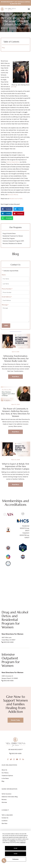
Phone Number (7, 289)
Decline (15, 853)
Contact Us (5, 818)
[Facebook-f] (8, 759)
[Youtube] (17, 759)
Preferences (15, 859)
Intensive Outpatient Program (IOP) (13, 241)
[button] (28, 9)
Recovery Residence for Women (12, 243)
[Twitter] (11, 759)
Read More (15, 376)
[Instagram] (14, 759)
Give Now (4, 823)
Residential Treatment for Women (13, 236)
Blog (3, 47)
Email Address (7, 297)
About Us (4, 770)
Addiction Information (9, 28)
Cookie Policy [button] (13, 840)
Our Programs (15, 227)
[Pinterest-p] (20, 759)
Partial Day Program (9, 238)
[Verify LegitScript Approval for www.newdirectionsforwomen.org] (23, 551)
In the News (5, 778)
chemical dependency (13, 162)
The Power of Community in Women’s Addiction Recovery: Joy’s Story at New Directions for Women (15, 412)
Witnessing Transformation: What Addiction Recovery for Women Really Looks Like (15, 358)
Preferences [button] (22, 842)
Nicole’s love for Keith (16, 198)
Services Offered (13, 194)
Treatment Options (7, 775)
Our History (5, 773)
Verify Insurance (6, 794)
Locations (4, 820)
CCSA (14, 87)
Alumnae (4, 802)
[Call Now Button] (4, 860)
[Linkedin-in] (23, 759)
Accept (15, 848)
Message (5, 304)
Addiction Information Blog (10, 797)
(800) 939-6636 (16, 3)
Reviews (4, 799)
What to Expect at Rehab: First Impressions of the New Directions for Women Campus (15, 466)
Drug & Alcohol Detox (9, 233)
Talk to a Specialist (7, 815)
